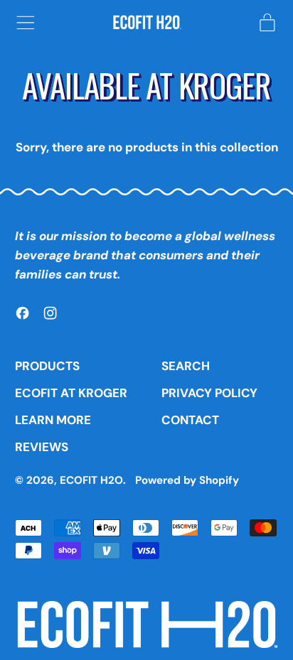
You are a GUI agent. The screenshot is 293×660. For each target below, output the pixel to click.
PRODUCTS (47, 366)
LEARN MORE (53, 420)
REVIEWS (41, 447)
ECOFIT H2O (91, 480)
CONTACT (190, 420)
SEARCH (185, 366)
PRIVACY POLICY (209, 393)
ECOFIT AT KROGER (71, 393)
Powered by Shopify (187, 480)
